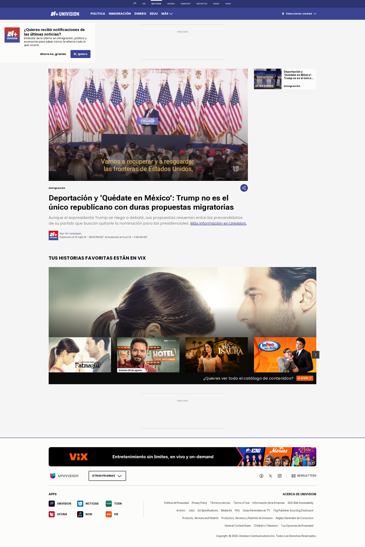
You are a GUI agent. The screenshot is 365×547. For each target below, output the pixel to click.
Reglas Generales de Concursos (294, 517)
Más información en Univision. (218, 223)
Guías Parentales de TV (256, 510)
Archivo (180, 510)
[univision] (64, 14)
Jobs (191, 510)
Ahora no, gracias (53, 54)
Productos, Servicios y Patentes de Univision (247, 517)
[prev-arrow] (46, 354)
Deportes (202, 4)
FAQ (237, 510)
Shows (171, 4)
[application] (148, 125)
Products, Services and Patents (200, 517)
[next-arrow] (315, 355)
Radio (216, 4)
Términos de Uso (220, 502)
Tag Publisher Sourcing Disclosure (293, 510)
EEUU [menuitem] (154, 13)
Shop (228, 4)
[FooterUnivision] (64, 476)
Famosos (185, 4)
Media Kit (226, 510)
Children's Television (266, 525)
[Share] (244, 188)
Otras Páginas (103, 475)
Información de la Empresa (268, 502)
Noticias (156, 4)
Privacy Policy (199, 502)
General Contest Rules (238, 525)
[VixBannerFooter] (182, 456)
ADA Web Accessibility (300, 502)
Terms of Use (241, 502)
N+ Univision (73, 233)
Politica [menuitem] (97, 13)
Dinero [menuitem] (140, 13)
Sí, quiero (80, 54)
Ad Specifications (208, 510)
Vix (143, 4)
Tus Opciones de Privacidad (297, 525)
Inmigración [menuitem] (120, 13)
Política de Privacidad (176, 502)
